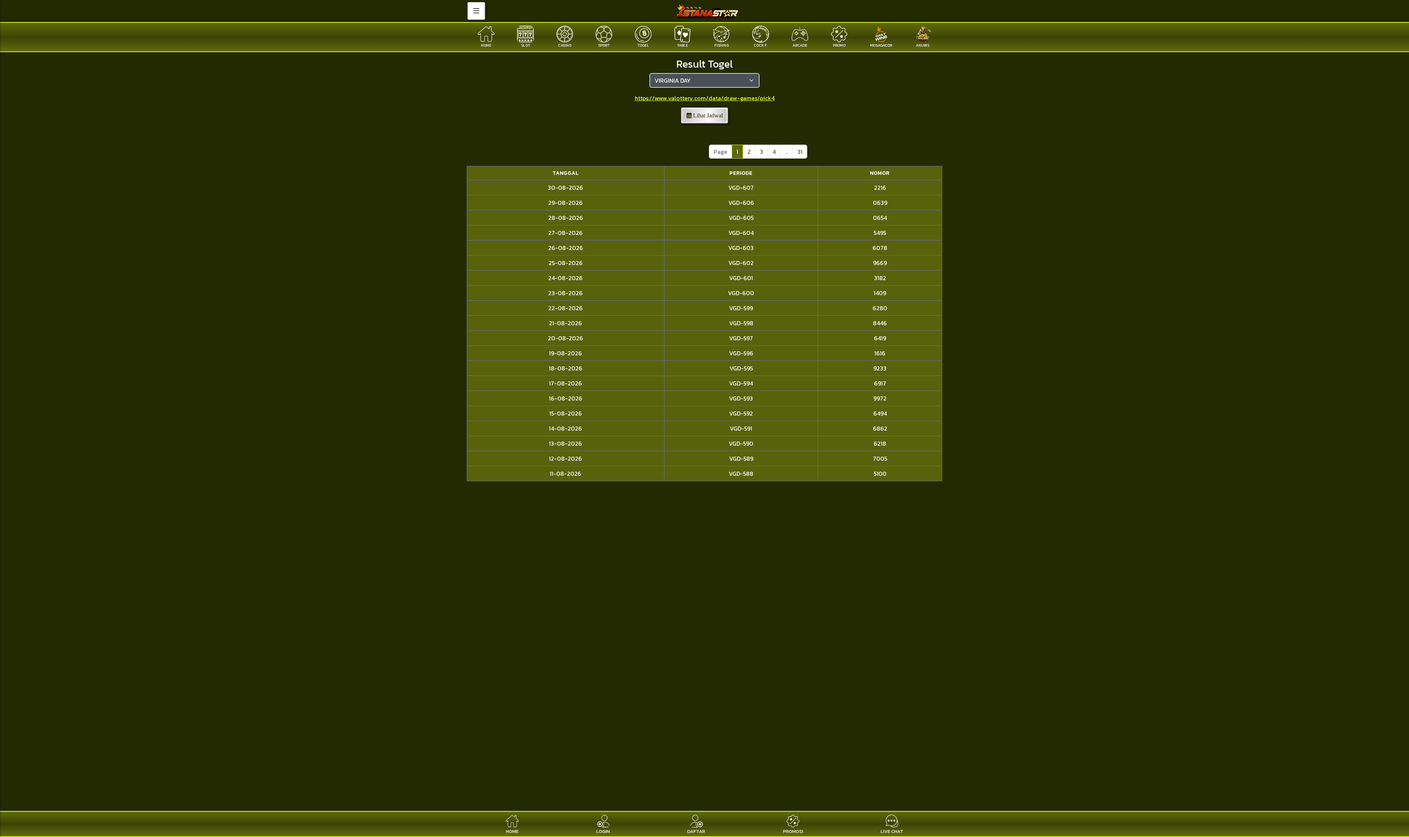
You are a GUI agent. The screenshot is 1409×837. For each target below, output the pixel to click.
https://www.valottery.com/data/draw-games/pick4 (705, 98)
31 (799, 151)
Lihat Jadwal (707, 115)
